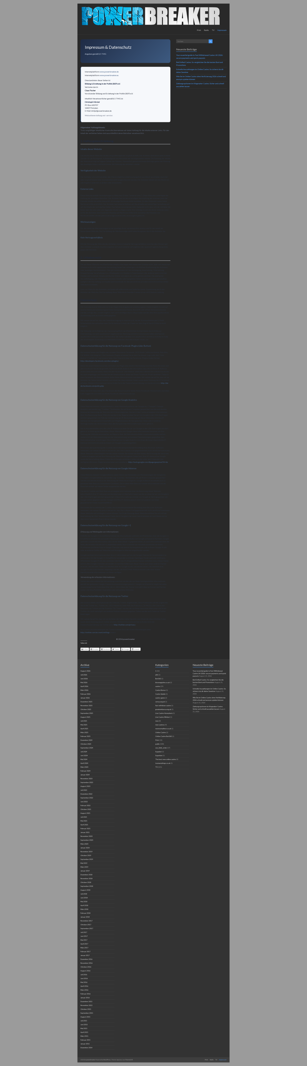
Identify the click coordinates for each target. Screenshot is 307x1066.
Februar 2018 (85, 913)
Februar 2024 (85, 771)
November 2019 (86, 852)
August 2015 (85, 1017)
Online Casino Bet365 (163, 736)
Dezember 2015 (86, 1001)
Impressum (222, 30)
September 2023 (86, 782)
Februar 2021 (85, 828)
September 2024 (86, 748)
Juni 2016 (84, 978)
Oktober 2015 (85, 1009)
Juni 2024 (84, 755)
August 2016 (85, 971)
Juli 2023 (83, 790)
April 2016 (84, 986)
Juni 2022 (84, 802)
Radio (206, 30)
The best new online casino (165, 759)
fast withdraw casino (163, 705)
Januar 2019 (85, 871)
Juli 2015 (83, 1021)
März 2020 (84, 844)
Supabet (158, 752)
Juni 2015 (84, 1024)
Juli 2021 (83, 817)
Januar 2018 (85, 917)
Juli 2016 (83, 975)
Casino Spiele (160, 694)
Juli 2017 (83, 932)
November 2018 (86, 878)
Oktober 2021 (85, 809)
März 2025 (84, 732)
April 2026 (84, 686)
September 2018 (86, 886)
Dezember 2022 (86, 794)
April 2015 (84, 1032)
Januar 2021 (85, 832)
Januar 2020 (85, 848)
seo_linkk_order (161, 748)
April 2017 (84, 944)
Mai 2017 (83, 940)
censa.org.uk (160, 702)
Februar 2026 (85, 694)
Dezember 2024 (86, 740)
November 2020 (86, 836)
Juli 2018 (83, 894)
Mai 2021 (83, 821)
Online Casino (160, 732)
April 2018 (84, 905)
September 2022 (86, 798)
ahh (156, 675)
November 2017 (86, 921)
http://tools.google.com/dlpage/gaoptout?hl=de (148, 462)
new (157, 721)
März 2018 (84, 909)
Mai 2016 (83, 982)
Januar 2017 (85, 955)
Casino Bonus (160, 690)
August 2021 (85, 813)
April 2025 (84, 729)
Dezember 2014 (86, 1048)
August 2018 (85, 890)
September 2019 (86, 859)
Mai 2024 (83, 759)
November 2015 (86, 1005)
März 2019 (84, 867)
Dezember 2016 (86, 959)
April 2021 (84, 825)
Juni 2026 (84, 679)
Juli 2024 (83, 752)
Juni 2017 (84, 936)
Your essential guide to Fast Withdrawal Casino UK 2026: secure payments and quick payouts (209, 673)
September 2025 (86, 713)
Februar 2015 (85, 1040)
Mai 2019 (83, 863)
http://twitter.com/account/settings (95, 632)
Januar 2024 (85, 775)
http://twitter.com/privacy (124, 625)
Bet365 (158, 679)
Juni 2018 (84, 898)
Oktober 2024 (85, 744)
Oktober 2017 (85, 925)
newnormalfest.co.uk (163, 729)
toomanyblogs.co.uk (162, 763)
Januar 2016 (85, 998)
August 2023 (85, 786)
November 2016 (86, 963)
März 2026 (84, 690)
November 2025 (86, 705)
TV (213, 30)
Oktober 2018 (85, 882)
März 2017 (84, 948)
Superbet (158, 755)
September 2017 (86, 928)
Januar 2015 (85, 1044)
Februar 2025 (85, 736)
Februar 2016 (85, 994)
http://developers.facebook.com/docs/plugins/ (99, 361)
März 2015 (84, 1036)
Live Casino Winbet (162, 717)
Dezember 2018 (86, 875)
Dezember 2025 (86, 702)
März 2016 (84, 990)
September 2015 (86, 1013)
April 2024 (84, 763)
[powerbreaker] (150, 6)
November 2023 (86, 778)
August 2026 (85, 671)
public (157, 744)
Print (199, 30)
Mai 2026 (83, 682)
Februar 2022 (85, 805)
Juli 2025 (83, 721)
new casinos (160, 725)
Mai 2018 (83, 901)
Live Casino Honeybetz (163, 713)
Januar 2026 (85, 698)
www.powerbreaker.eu (109, 75)
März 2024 (84, 767)
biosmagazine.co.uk (162, 682)
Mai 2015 (83, 1028)
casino (157, 686)
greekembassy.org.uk (163, 709)
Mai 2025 (83, 725)
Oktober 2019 (85, 855)
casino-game (160, 698)
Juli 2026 (83, 675)
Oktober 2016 (85, 967)
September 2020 (86, 840)
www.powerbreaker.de (109, 72)
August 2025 (85, 717)
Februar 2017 (85, 951)
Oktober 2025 (85, 709)
